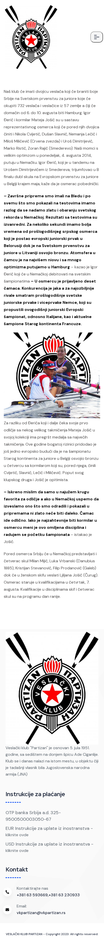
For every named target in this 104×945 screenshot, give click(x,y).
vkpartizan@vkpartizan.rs (41, 912)
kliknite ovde (17, 834)
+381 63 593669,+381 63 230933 (48, 895)
